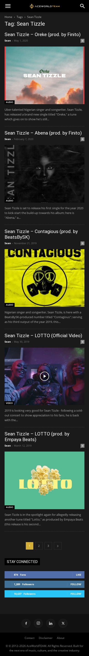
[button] (7, 6)
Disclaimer (45, 638)
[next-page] (58, 546)
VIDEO (9, 403)
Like (78, 574)
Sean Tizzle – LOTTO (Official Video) (43, 335)
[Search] (82, 6)
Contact (29, 638)
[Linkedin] (50, 623)
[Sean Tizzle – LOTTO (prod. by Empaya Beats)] (44, 480)
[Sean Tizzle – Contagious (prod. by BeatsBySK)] (44, 278)
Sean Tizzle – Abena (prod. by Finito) (43, 133)
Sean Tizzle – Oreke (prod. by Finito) (43, 34)
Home (8, 17)
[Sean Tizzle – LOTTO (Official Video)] (44, 376)
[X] (63, 623)
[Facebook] (26, 623)
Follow (76, 584)
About (60, 638)
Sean (8, 40)
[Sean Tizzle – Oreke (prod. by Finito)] (44, 75)
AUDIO (9, 102)
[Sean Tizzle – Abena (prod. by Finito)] (44, 174)
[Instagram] (38, 623)
